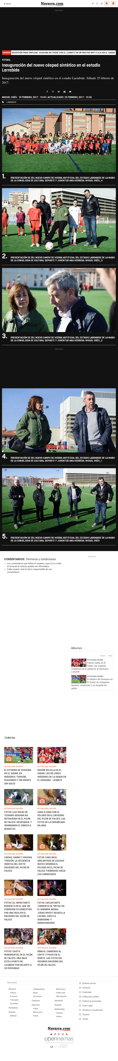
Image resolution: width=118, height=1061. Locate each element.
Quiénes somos (89, 983)
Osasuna (36, 1000)
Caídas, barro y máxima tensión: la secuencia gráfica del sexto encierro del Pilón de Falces (18, 864)
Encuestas (37, 996)
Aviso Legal (87, 1005)
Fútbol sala (60, 993)
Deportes (36, 1005)
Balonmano (60, 989)
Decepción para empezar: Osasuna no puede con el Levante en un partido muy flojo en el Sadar (63, 53)
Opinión (12, 1012)
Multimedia (60, 1009)
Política (13, 993)
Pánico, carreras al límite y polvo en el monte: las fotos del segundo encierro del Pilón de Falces (50, 958)
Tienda (85, 1019)
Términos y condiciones (41, 559)
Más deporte (61, 996)
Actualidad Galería (95, 660)
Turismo (85, 1014)
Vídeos (59, 1016)
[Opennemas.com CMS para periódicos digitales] (59, 1042)
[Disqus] (35, 615)
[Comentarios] (70, 91)
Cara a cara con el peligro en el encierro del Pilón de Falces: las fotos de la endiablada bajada (51, 819)
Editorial (13, 1016)
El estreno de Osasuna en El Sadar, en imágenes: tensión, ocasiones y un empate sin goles (17, 777)
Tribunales (14, 1000)
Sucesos (13, 996)
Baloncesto (37, 1012)
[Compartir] (47, 91)
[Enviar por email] (64, 91)
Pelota (35, 1016)
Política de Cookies (90, 997)
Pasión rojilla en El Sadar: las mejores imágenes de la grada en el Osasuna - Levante (90, 667)
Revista (58, 1005)
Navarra (12, 989)
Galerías (10, 737)
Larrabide (11, 102)
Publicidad (87, 992)
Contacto (86, 988)
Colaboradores (39, 989)
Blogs (35, 993)
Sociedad (14, 1003)
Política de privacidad (91, 1001)
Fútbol (35, 1008)
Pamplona (13, 1008)
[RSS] (67, 1034)
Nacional (59, 1000)
